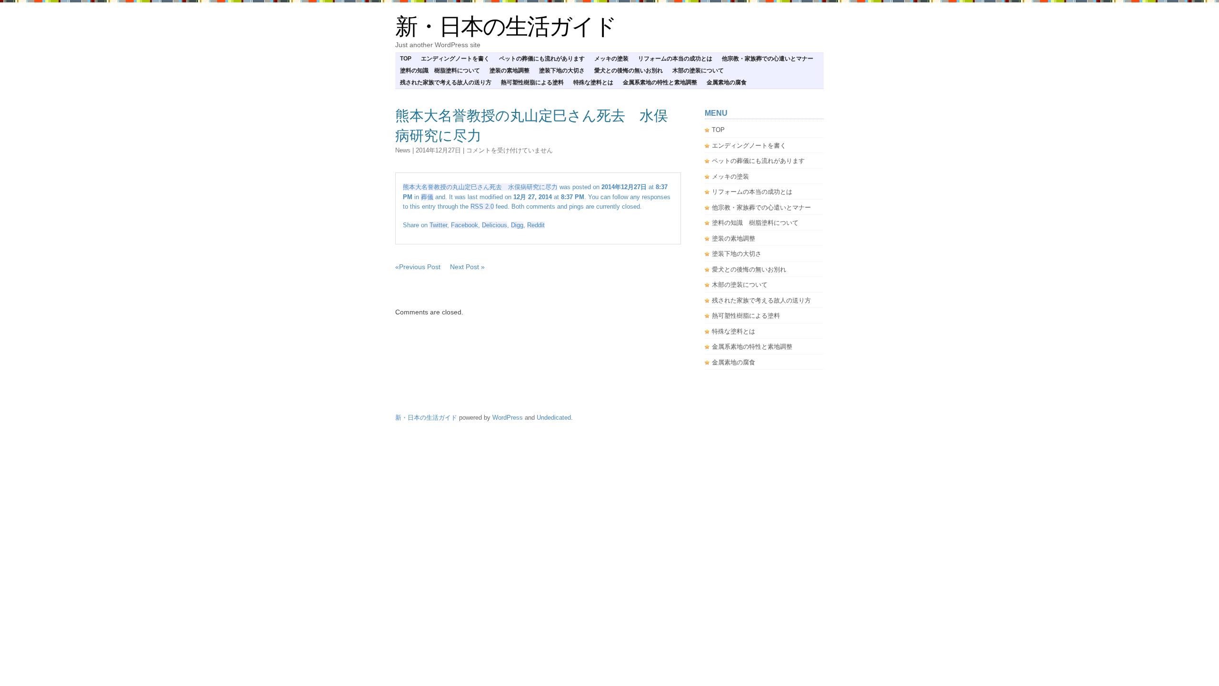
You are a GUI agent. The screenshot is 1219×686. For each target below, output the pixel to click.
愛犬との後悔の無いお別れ (628, 70)
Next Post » (467, 267)
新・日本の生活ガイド (505, 26)
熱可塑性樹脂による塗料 (532, 82)
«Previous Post (417, 267)
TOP (405, 58)
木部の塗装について (698, 70)
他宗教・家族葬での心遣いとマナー (767, 58)
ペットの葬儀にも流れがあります (542, 58)
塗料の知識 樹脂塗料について (440, 70)
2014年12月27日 (438, 150)
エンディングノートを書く (455, 58)
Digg (517, 225)
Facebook (464, 225)
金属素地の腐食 (727, 82)
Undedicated (554, 417)
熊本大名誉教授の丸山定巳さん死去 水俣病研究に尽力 (480, 187)
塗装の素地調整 (510, 70)
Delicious (494, 225)
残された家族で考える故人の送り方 (445, 82)
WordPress (507, 417)
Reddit (536, 225)
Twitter (438, 225)
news (402, 150)
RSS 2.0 (482, 206)
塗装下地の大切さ (562, 70)
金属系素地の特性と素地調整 (660, 82)
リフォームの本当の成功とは (675, 58)
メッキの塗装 (611, 58)
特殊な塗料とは (593, 82)
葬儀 (427, 197)
